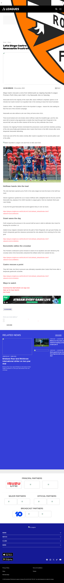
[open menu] (60, 9)
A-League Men (7, 309)
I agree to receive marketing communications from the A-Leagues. (21, 321)
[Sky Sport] (45, 514)
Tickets (34, 571)
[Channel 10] (19, 514)
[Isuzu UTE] (14, 484)
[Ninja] (32, 484)
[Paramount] (32, 514)
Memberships (5, 574)
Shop (3, 571)
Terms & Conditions (37, 567)
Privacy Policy (15, 319)
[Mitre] (40, 502)
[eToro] (24, 502)
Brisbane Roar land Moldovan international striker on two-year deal (16, 361)
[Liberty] (11, 502)
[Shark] (50, 484)
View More (58, 335)
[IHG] (53, 502)
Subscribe (9, 325)
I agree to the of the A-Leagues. (16, 319)
